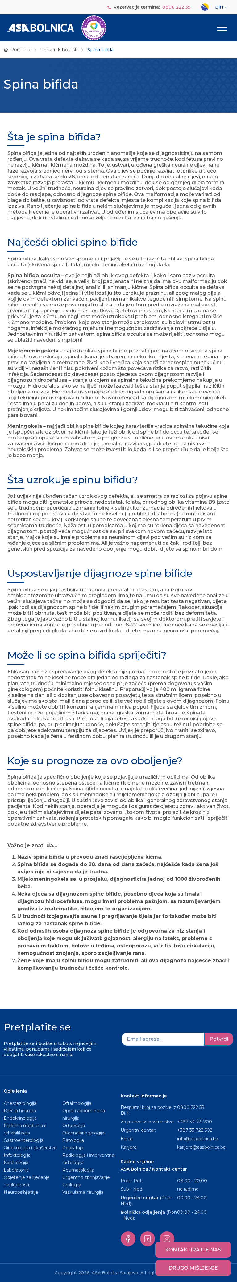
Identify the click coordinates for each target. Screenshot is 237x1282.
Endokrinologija (20, 1118)
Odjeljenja (15, 1091)
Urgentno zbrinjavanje (86, 1177)
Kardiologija (16, 1162)
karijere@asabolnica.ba (201, 1147)
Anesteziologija (20, 1103)
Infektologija (17, 1155)
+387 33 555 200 (194, 1122)
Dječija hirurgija (20, 1110)
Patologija (73, 1140)
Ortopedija (73, 1125)
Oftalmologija (76, 1103)
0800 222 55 (176, 7)
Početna (20, 49)
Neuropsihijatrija (21, 1192)
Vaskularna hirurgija (82, 1192)
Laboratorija (16, 1170)
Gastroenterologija (24, 1140)
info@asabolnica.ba (197, 1139)
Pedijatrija (72, 1148)
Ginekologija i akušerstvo (30, 1148)
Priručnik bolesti (58, 49)
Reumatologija (78, 1170)
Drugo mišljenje (193, 1268)
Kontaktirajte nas (193, 1250)
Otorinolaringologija (83, 1133)
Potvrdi (219, 1039)
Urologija (71, 1185)
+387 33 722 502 (194, 1130)
